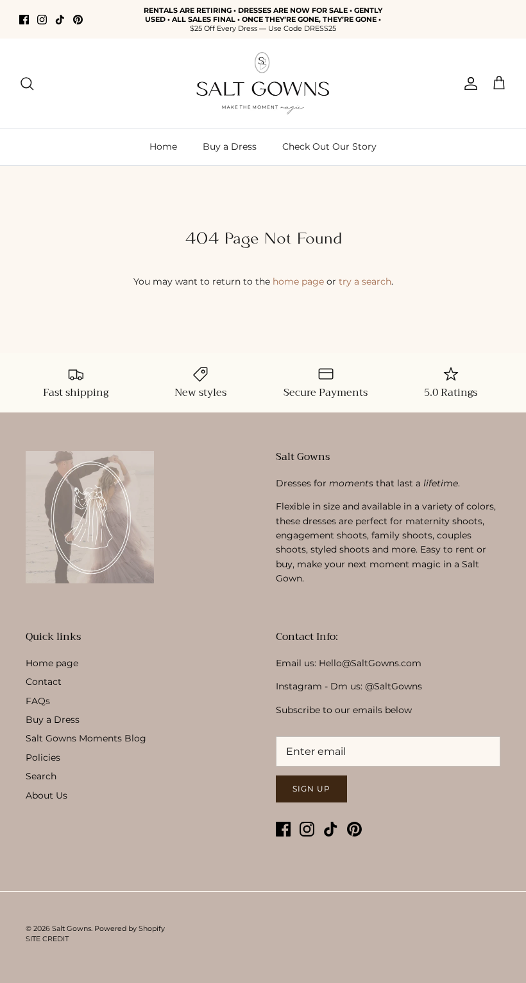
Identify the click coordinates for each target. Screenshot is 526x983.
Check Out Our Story (329, 146)
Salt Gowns (71, 928)
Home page (52, 663)
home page (298, 281)
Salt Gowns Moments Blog (86, 738)
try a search (365, 281)
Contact (44, 681)
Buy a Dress (230, 146)
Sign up (311, 788)
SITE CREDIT (47, 938)
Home (163, 146)
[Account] (468, 83)
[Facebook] (24, 19)
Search (41, 776)
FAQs (38, 701)
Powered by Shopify (129, 928)
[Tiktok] (60, 19)
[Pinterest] (78, 19)
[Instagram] (42, 19)
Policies (43, 757)
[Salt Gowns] (263, 83)
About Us (46, 795)
